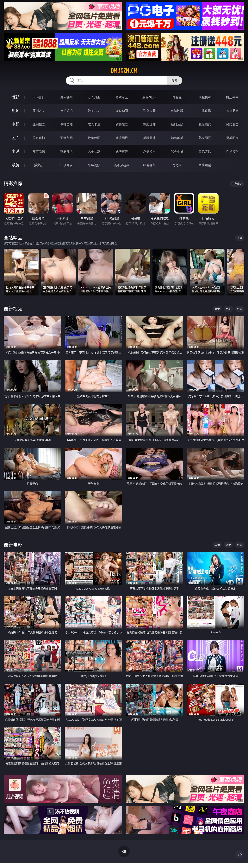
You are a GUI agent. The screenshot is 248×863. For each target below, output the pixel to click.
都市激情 (39, 151)
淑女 (228, 545)
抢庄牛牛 (232, 97)
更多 (239, 309)
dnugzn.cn (124, 70)
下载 (239, 238)
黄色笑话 (205, 151)
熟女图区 (205, 138)
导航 (15, 165)
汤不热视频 (121, 165)
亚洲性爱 (39, 124)
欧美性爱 (121, 124)
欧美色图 (94, 138)
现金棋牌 (205, 97)
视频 (15, 110)
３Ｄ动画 (121, 111)
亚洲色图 (66, 138)
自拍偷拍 (66, 111)
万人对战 (94, 97)
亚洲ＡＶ (39, 111)
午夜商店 (66, 165)
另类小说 (177, 151)
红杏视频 (149, 165)
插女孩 (38, 165)
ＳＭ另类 (232, 111)
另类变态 (232, 124)
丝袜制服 (177, 111)
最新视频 (13, 308)
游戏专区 (121, 97)
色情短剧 (205, 165)
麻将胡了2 (149, 97)
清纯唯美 (177, 138)
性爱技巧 (232, 151)
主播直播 (205, 111)
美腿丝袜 (149, 138)
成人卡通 (94, 124)
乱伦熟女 (205, 124)
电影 (15, 124)
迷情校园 (149, 151)
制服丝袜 (149, 124)
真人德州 (66, 97)
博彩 (15, 97)
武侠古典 (121, 151)
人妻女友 (94, 151)
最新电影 (13, 544)
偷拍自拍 (66, 124)
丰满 (217, 545)
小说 (15, 151)
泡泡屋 (177, 165)
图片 (15, 137)
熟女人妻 (149, 111)
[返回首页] (239, 854)
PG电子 (39, 97)
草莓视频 (94, 165)
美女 (217, 309)
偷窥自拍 (39, 138)
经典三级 (177, 124)
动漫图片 (121, 138)
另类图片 (232, 138)
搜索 (174, 80)
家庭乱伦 (66, 151)
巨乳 (228, 309)
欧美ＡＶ (94, 111)
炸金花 (177, 97)
